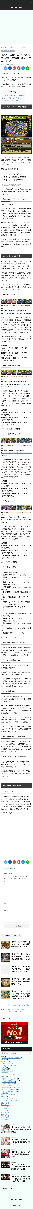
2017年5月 (4, 1106)
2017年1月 (4, 1110)
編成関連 (5, 1072)
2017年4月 (4, 1108)
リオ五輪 (4, 1093)
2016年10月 (5, 1116)
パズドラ (4, 1076)
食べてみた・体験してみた (9, 1100)
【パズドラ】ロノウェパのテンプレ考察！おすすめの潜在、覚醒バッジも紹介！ (20, 969)
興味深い (4, 1096)
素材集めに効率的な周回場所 (11, 1058)
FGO (2, 1056)
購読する (7, 1048)
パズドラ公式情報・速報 (10, 1080)
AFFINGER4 (17, 1205)
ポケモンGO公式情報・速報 (11, 1087)
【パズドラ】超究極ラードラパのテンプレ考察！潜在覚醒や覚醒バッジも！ (20, 944)
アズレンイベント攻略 (9, 1065)
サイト (6, 917)
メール (6, 910)
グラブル (4, 1067)
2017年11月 (5, 1105)
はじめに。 (4, 1061)
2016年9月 (4, 1118)
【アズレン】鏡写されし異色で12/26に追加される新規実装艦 (21, 1129)
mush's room (17, 7)
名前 (5, 903)
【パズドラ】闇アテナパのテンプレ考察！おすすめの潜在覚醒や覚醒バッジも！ (20, 956)
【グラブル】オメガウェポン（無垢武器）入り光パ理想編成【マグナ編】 (20, 1179)
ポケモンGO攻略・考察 (9, 1091)
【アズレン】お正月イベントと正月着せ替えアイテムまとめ (20, 1142)
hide (17, 92)
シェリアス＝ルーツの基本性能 (13, 95)
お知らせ (4, 1059)
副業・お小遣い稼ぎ (7, 1095)
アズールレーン (6, 1063)
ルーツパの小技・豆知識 (11, 100)
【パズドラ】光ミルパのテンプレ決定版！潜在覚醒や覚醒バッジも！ (20, 981)
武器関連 (5, 1069)
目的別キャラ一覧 (7, 1071)
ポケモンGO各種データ (9, 1089)
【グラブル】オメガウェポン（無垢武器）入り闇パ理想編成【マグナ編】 (20, 1167)
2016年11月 (5, 1114)
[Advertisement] (16, 27)
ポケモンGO (5, 1085)
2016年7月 (4, 1121)
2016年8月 (4, 1119)
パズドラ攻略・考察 (8, 1083)
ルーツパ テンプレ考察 (10, 98)
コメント (6, 881)
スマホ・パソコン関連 (8, 1074)
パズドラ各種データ (8, 1082)
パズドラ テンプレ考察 (9, 868)
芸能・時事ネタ (6, 1098)
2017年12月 (5, 1103)
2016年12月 (5, 1112)
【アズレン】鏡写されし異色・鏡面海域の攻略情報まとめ (20, 1154)
